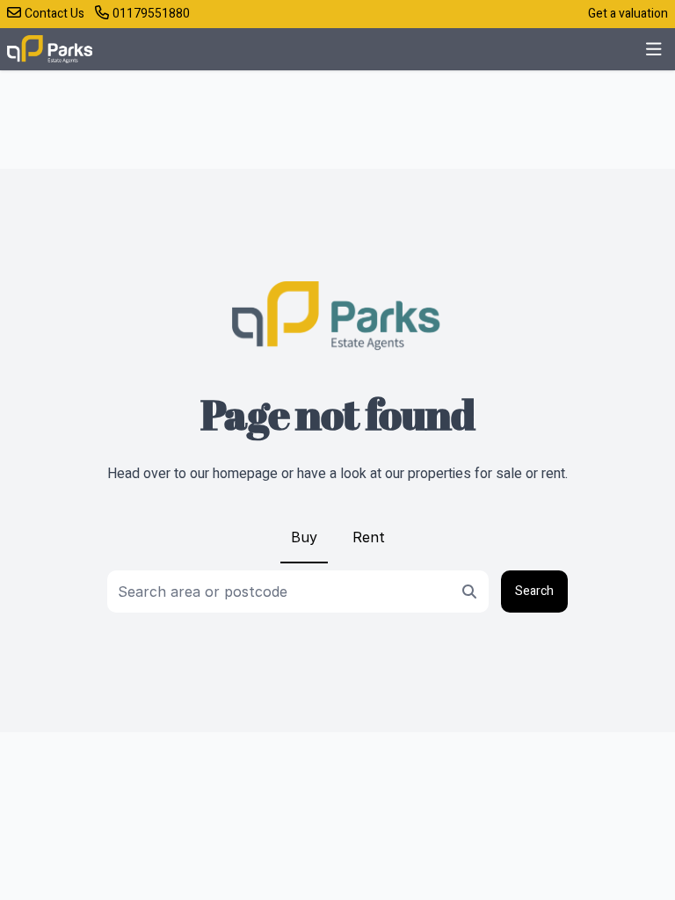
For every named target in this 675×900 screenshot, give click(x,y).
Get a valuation (628, 13)
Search (534, 591)
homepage (245, 473)
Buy (304, 537)
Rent (368, 537)
